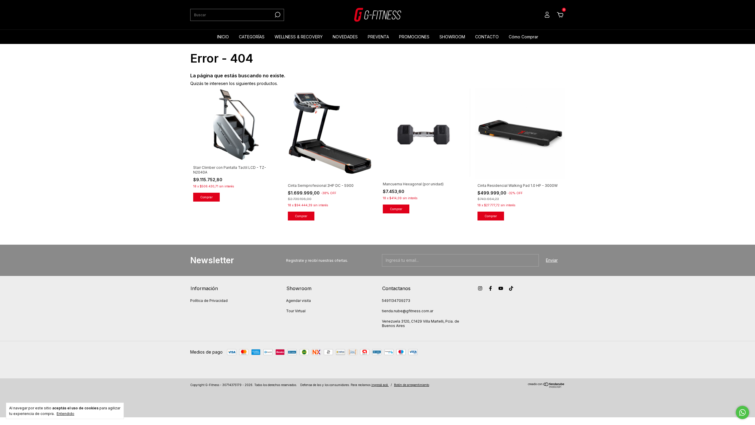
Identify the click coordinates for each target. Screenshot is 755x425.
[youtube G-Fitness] (500, 288)
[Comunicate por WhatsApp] (742, 412)
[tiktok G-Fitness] (511, 288)
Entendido (65, 413)
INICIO (223, 36)
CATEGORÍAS (252, 36)
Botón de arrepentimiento (411, 385)
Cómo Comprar (523, 36)
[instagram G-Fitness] (480, 288)
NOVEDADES (345, 36)
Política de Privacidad (209, 300)
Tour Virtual (296, 311)
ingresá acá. (380, 385)
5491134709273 (396, 300)
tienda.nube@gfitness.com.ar (407, 311)
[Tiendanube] (546, 386)
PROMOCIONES (414, 36)
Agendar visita (298, 300)
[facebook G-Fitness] (490, 288)
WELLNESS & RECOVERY (299, 36)
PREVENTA (378, 36)
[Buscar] (277, 15)
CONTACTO (487, 36)
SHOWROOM (452, 36)
